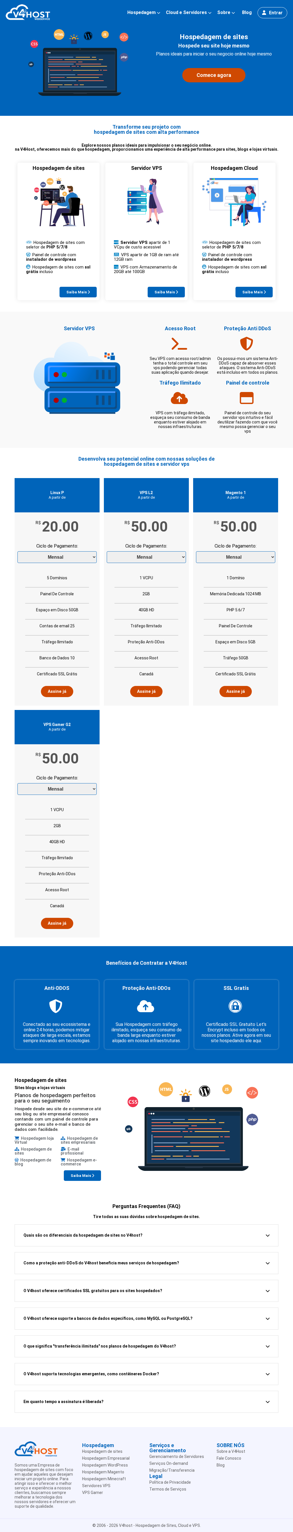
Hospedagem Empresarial (106, 1458)
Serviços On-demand (168, 1463)
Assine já (57, 691)
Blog (247, 12)
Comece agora (214, 75)
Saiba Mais (77, 292)
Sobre (223, 12)
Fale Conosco (229, 1458)
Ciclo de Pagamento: (57, 546)
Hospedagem (141, 12)
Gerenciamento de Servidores (176, 1457)
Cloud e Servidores (186, 12)
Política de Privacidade (170, 1482)
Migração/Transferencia (172, 1470)
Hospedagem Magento (103, 1472)
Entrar (276, 12)
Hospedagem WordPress (105, 1465)
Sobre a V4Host (231, 1451)
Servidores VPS (96, 1486)
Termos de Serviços (167, 1489)
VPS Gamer (92, 1493)
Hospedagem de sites (102, 1451)
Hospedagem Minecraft (104, 1479)
